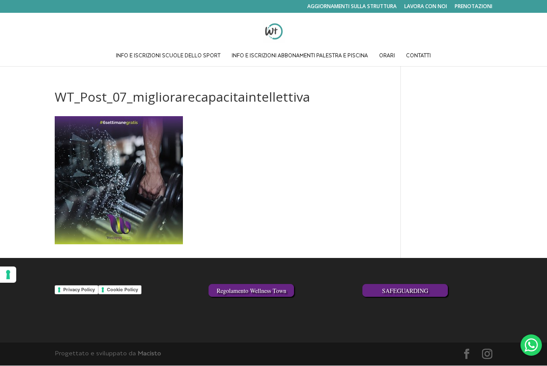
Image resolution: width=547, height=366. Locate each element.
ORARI (387, 56)
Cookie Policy (122, 290)
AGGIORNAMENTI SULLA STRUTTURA (352, 7)
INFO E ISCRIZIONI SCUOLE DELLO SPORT (168, 56)
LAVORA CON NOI (425, 7)
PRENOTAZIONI (473, 7)
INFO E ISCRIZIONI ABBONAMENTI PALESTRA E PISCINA (300, 56)
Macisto (149, 354)
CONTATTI (418, 56)
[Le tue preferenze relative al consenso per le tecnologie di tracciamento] (8, 274)
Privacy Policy (79, 290)
